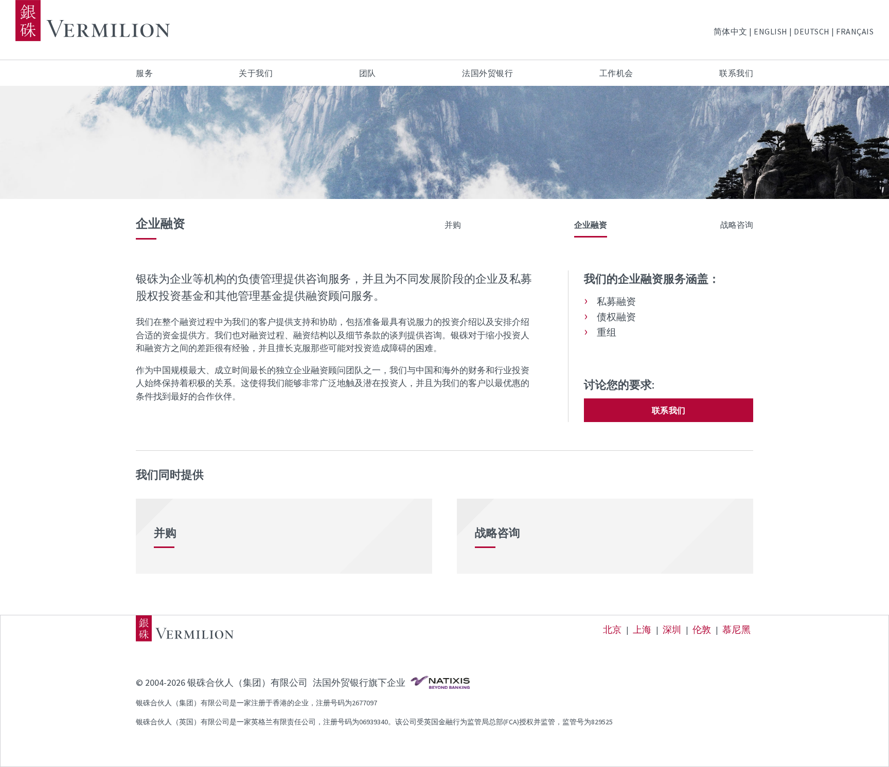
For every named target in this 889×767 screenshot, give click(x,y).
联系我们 (736, 73)
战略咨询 (736, 225)
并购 (452, 225)
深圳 (672, 629)
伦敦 (702, 629)
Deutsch (812, 31)
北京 (612, 629)
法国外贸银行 (487, 73)
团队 (367, 73)
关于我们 (256, 73)
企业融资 (590, 225)
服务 (144, 73)
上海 (642, 629)
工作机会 (616, 73)
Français (855, 31)
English (771, 31)
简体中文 (731, 31)
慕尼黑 (736, 629)
